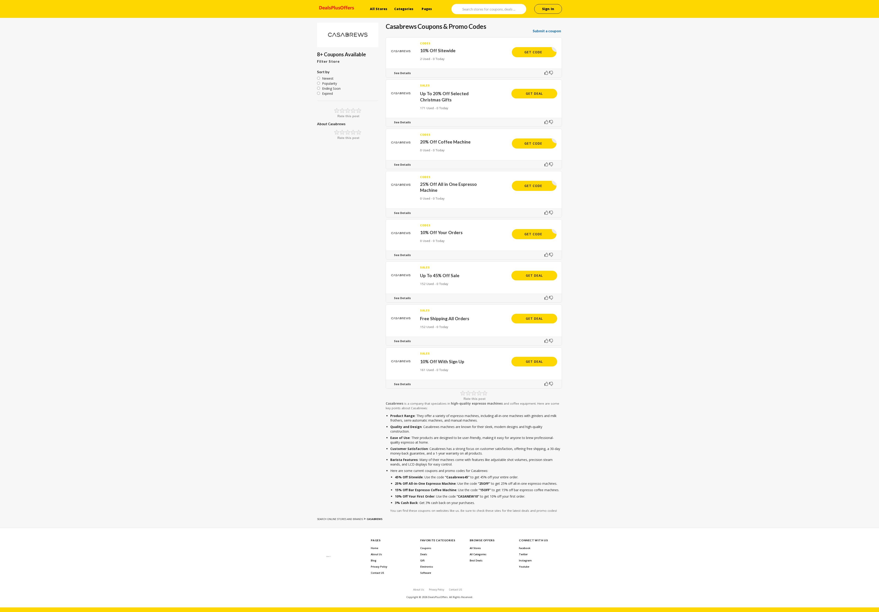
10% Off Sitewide (438, 50)
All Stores (378, 9)
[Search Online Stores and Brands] (336, 8)
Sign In (548, 9)
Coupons (425, 548)
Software (425, 572)
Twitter (523, 554)
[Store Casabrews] (347, 35)
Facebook (524, 548)
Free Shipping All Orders (444, 318)
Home (374, 548)
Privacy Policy (379, 566)
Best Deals (476, 560)
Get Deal (534, 93)
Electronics (426, 566)
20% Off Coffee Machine (445, 141)
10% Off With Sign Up (442, 361)
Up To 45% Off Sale (439, 275)
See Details (402, 73)
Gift (422, 560)
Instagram (525, 560)
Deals (423, 554)
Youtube (524, 566)
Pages (427, 9)
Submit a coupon (547, 31)
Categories (403, 9)
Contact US (377, 572)
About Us (376, 554)
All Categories (478, 554)
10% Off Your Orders (441, 232)
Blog (373, 560)
